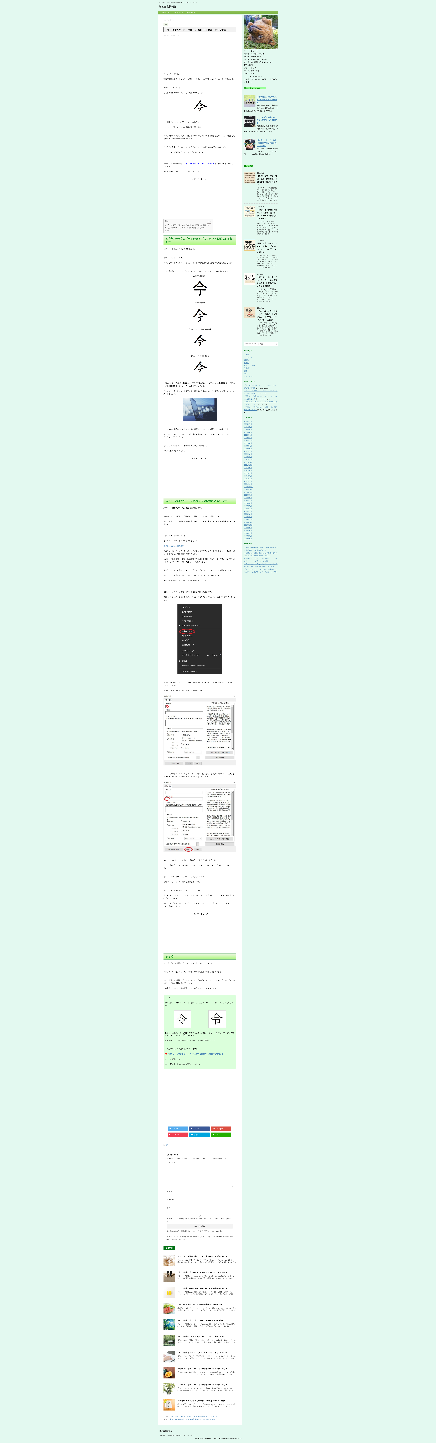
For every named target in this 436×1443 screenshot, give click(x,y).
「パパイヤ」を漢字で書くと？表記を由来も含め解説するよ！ (202, 1385)
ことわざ (247, 423)
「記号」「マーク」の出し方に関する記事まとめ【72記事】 (267, 143)
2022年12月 (248, 509)
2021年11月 (248, 530)
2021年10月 (248, 533)
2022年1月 (248, 525)
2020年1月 (248, 585)
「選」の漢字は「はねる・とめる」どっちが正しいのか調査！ (202, 1272)
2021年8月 (248, 539)
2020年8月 (248, 566)
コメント (171, 1162)
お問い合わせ (165, 12)
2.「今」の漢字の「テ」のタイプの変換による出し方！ (184, 228)
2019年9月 (248, 596)
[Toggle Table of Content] (208, 222)
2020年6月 (248, 571)
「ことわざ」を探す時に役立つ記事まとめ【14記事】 (267, 120)
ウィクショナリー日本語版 (174, 546)
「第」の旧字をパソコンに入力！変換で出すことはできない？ (202, 1352)
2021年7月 (248, 541)
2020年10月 (248, 560)
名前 (169, 1191)
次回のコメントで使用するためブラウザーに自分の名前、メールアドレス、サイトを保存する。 (199, 1220)
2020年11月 (248, 558)
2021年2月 (248, 549)
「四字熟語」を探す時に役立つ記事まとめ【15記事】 (267, 99)
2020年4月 (248, 577)
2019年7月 (248, 601)
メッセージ (248, 425)
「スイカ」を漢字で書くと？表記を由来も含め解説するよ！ (201, 1304)
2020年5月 (248, 574)
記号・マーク (249, 444)
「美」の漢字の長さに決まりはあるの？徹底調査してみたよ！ (193, 1416)
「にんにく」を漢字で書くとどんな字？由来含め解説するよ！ (202, 1256)
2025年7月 (248, 492)
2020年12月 (248, 555)
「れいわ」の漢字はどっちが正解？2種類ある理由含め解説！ (195, 1054)
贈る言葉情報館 (168, 6)
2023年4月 (248, 503)
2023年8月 (248, 500)
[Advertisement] (200, 54)
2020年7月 (248, 568)
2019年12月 (248, 588)
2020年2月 (248, 582)
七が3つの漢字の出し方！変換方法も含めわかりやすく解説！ (193, 1419)
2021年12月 (248, 528)
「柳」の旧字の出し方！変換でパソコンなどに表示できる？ (201, 1336)
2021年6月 (248, 544)
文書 (245, 439)
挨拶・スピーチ (249, 434)
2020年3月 (248, 579)
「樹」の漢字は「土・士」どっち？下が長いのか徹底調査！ (201, 1320)
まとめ (167, 231)
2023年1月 (248, 506)
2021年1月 (248, 552)
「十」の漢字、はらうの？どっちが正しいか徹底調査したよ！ (202, 1288)
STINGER (239, 1438)
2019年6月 (248, 604)
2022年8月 (248, 511)
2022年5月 (248, 517)
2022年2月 (248, 522)
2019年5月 (248, 607)
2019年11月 (248, 590)
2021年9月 (248, 536)
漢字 (167, 1145)
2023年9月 (248, 498)
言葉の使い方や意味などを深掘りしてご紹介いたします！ (177, 1435)
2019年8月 (248, 598)
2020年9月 (248, 563)
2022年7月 (248, 514)
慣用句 (246, 431)
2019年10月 (248, 593)
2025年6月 (248, 495)
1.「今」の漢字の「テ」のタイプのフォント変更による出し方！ (188, 225)
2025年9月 (248, 489)
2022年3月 (248, 519)
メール (170, 1199)
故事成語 (247, 436)
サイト (169, 1208)
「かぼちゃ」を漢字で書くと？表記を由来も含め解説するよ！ (202, 1368)
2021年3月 (248, 547)
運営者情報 (191, 12)
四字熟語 (247, 428)
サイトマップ (178, 12)
